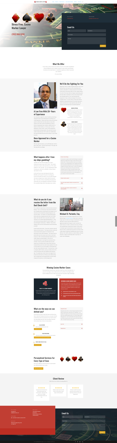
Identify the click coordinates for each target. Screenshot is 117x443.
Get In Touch (38, 368)
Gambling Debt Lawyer (40, 441)
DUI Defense (35, 412)
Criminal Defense (35, 415)
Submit (103, 45)
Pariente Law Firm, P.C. (51, 441)
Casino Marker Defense (36, 411)
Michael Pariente (69, 218)
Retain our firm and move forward (42, 337)
